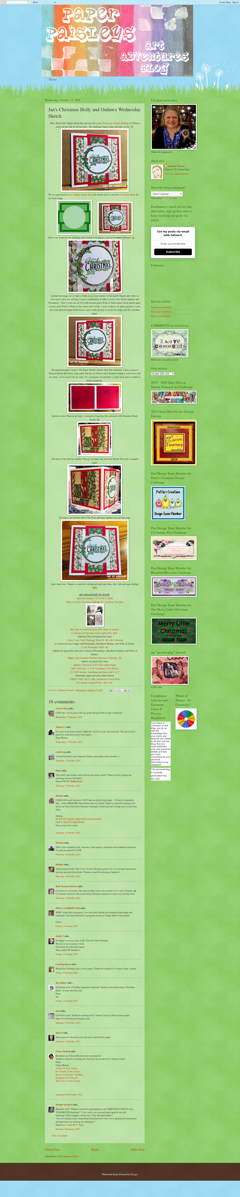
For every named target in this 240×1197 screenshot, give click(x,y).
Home (53, 79)
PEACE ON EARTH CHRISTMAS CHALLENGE (78, 819)
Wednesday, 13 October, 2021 (69, 717)
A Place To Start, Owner (67, 1068)
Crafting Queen (63, 964)
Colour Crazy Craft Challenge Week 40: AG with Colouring (95, 640)
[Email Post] (110, 690)
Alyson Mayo (62, 708)
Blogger (134, 1174)
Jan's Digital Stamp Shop (80, 194)
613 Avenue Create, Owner (68, 1071)
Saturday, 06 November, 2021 (69, 1094)
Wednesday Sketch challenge (115, 123)
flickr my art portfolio (161, 316)
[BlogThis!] (119, 690)
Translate (173, 198)
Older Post (137, 1149)
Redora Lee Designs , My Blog (69, 1074)
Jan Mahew (61, 982)
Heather (60, 864)
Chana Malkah (63, 1051)
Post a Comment (59, 1135)
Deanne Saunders (64, 1104)
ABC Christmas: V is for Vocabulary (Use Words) (95, 668)
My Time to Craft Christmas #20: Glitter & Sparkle (94, 629)
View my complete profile (176, 173)
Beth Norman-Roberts (66, 886)
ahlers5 (59, 1032)
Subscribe (173, 251)
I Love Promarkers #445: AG (94, 647)
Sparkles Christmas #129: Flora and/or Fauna (95, 664)
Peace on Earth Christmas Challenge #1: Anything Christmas (94, 601)
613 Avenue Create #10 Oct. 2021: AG (94, 682)
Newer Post (52, 1149)
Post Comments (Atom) (68, 1156)
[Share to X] (122, 690)
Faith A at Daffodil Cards (68, 908)
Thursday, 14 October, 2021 (68, 760)
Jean (58, 1011)
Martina (60, 842)
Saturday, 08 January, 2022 (68, 1129)
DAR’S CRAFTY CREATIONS (70, 822)
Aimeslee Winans (176, 166)
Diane (58, 770)
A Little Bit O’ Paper (74, 1124)
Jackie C (60, 936)
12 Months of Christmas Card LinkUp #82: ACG (94, 633)
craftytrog (61, 752)
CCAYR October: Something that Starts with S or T (94, 672)
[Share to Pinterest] (128, 690)
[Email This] (116, 690)
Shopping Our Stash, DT (67, 1077)
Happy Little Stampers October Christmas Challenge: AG (95, 657)
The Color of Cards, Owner (68, 1080)
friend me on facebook (161, 307)
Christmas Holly (127, 194)
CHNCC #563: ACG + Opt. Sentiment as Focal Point (95, 679)
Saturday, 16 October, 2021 (68, 1022)
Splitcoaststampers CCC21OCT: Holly (95, 598)
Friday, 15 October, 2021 (67, 926)
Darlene (60, 795)
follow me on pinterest (161, 311)
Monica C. (61, 727)
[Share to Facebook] (125, 690)
